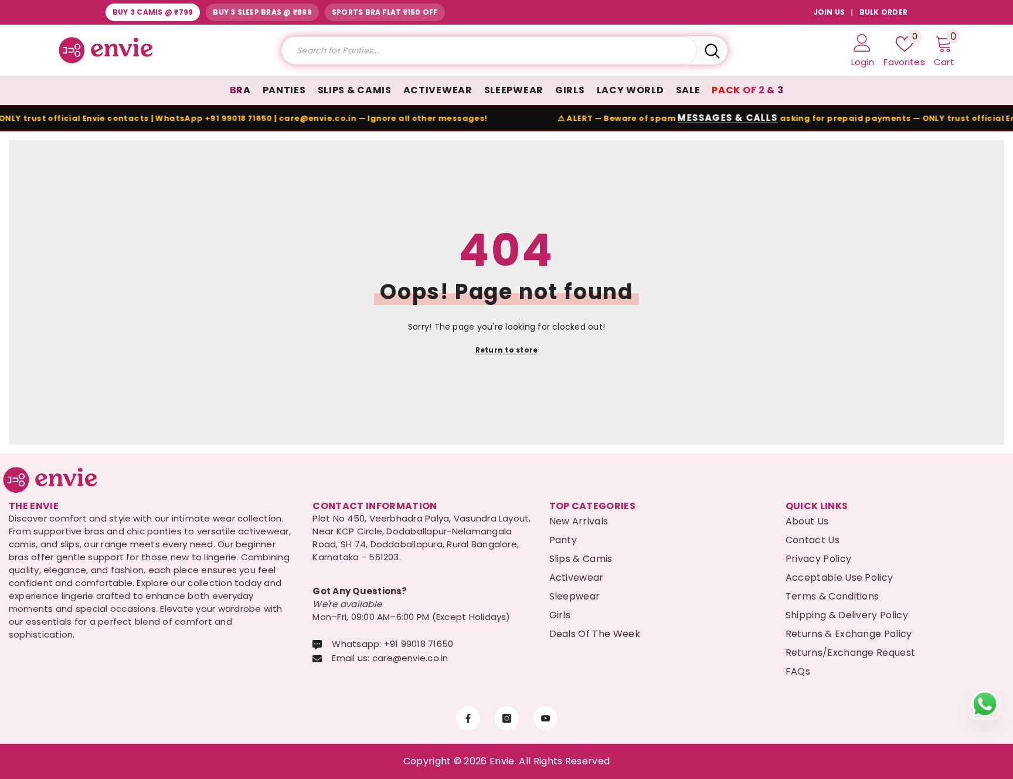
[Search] (504, 50)
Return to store (506, 350)
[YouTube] (545, 718)
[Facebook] (468, 718)
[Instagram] (507, 718)
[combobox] (489, 50)
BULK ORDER (883, 12)
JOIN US (829, 12)
